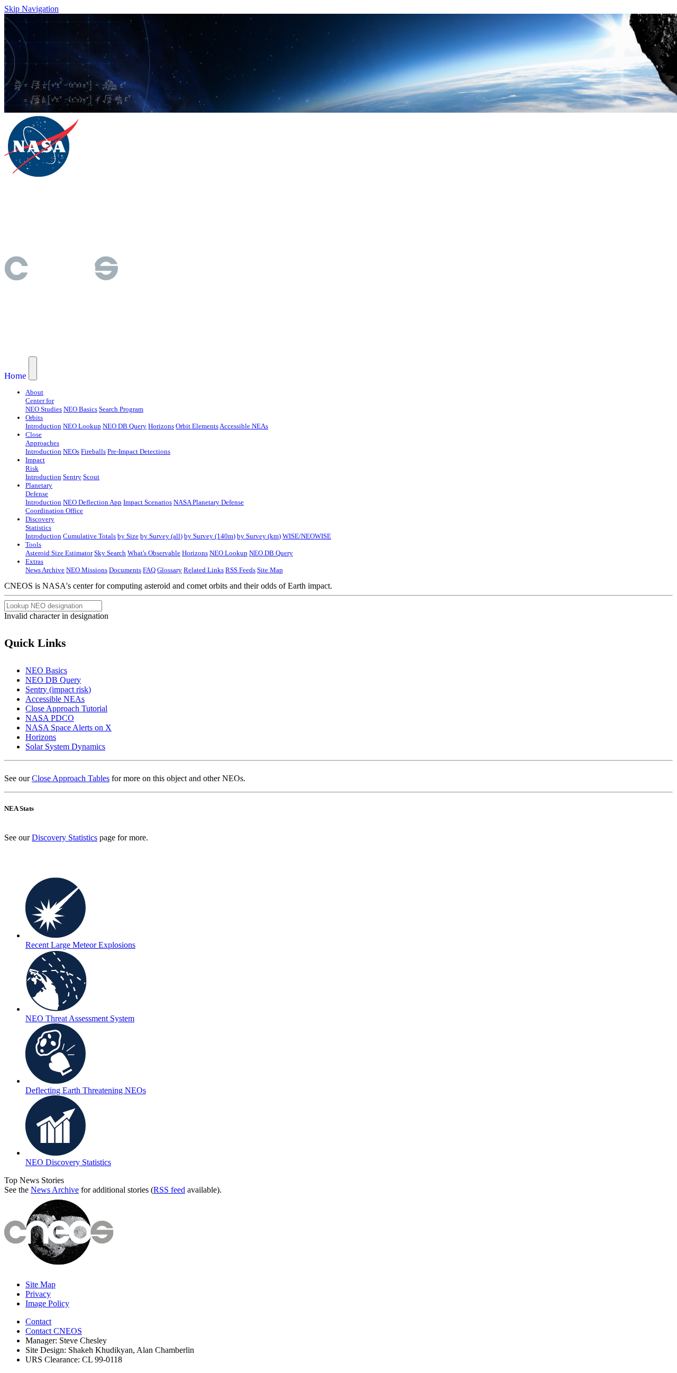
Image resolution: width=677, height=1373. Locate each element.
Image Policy (47, 1303)
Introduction (43, 426)
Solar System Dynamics (65, 746)
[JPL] (152, 216)
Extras (34, 561)
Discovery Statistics (64, 837)
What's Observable (153, 553)
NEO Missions (86, 570)
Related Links (204, 570)
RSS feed (169, 1189)
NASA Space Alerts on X (68, 727)
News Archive (45, 570)
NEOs (71, 451)
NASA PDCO (49, 717)
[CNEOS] (61, 277)
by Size (128, 536)
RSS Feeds (240, 570)
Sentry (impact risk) (58, 689)
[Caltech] (151, 250)
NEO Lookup (82, 426)
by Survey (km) (259, 536)
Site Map (270, 570)
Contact (38, 1321)
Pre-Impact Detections (138, 451)
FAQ (149, 570)
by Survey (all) (161, 536)
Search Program (121, 409)
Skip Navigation (31, 8)
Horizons (161, 426)
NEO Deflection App (92, 502)
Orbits (34, 418)
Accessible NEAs (243, 426)
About (34, 392)
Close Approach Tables (70, 778)
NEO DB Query (125, 426)
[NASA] (41, 175)
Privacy (38, 1293)
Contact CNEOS (53, 1330)
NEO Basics (80, 409)
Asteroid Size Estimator (59, 553)
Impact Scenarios (147, 502)
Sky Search (110, 553)
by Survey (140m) (209, 536)
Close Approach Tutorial (66, 708)
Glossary (169, 570)
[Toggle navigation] (33, 368)
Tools (33, 544)
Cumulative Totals (89, 536)
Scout (91, 477)
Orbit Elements (197, 426)
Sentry (72, 477)
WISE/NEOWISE (306, 536)
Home (15, 376)
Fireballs (93, 451)
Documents (125, 570)
